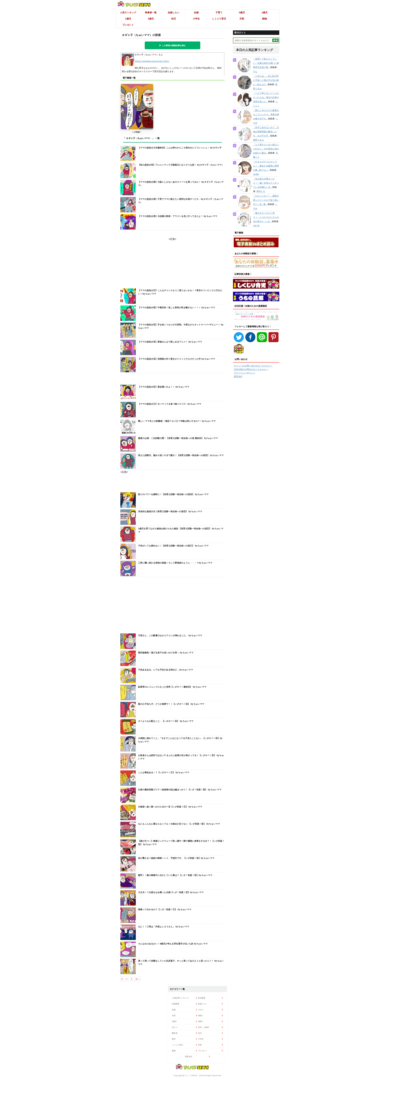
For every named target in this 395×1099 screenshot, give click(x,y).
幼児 (173, 18)
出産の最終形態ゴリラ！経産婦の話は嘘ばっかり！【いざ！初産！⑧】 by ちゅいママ (180, 789)
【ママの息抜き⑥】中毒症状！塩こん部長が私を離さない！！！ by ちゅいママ (176, 307)
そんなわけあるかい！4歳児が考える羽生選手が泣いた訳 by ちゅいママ (173, 943)
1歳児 (265, 12)
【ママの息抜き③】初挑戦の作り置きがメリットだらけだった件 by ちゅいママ (176, 358)
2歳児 (128, 18)
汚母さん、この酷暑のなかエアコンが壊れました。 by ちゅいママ (170, 635)
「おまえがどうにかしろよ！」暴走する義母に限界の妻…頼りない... (266, 165)
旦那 (241, 18)
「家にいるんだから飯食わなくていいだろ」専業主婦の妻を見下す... (266, 114)
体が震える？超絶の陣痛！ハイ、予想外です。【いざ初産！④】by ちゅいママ (176, 858)
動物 (264, 18)
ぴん (255, 71)
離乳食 (174, 1033)
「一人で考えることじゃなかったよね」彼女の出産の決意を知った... (266, 97)
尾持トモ (260, 191)
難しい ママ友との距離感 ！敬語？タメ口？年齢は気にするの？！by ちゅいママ (177, 421)
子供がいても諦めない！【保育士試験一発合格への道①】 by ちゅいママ (173, 545)
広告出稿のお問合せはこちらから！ (251, 369)
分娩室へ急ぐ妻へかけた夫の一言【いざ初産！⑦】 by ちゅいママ (170, 806)
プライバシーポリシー (244, 372)
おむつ (174, 1027)
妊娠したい (173, 12)
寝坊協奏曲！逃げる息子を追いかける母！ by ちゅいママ (165, 652)
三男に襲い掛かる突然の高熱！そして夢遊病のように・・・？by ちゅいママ (175, 562)
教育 (174, 1039)
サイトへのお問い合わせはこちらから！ (253, 365)
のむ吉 (256, 225)
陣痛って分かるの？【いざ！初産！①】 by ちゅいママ (164, 909)
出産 (174, 1015)
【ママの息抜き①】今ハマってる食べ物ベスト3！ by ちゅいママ (169, 403)
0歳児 (242, 12)
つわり (201, 1009)
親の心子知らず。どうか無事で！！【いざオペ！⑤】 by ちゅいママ (171, 704)
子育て (219, 12)
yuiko (256, 174)
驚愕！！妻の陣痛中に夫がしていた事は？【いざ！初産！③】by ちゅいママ (175, 875)
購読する (241, 32)
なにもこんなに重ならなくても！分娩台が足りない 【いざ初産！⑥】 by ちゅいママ (179, 823)
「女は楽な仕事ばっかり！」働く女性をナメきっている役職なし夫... (266, 183)
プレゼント (128, 24)
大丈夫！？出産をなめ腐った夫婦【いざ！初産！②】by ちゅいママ (171, 892)
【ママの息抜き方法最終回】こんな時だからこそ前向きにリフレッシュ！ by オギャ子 (180, 147)
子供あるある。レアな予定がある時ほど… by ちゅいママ (165, 669)
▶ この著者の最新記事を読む (172, 45)
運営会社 (238, 376)
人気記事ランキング (180, 998)
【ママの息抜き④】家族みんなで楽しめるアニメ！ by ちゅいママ (170, 341)
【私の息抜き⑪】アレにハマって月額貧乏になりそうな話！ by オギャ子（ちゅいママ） (181, 164)
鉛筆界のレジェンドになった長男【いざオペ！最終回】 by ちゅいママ (172, 686)
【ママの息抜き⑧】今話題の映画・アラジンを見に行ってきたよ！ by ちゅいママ (177, 216)
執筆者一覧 (151, 12)
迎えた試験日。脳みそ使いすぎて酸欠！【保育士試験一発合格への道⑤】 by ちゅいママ (181, 455)
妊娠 (196, 12)
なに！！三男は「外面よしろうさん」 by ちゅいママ (163, 926)
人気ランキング (128, 12)
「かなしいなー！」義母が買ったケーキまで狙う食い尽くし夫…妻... (266, 200)
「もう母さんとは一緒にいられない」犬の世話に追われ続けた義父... (266, 148)
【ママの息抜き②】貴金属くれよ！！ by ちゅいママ (163, 386)
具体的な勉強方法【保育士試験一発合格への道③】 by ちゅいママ (170, 511)
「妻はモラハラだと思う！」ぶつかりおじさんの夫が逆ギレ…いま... (266, 217)
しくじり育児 (219, 18)
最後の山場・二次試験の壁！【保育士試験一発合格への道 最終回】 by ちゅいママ (178, 438)
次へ (137, 979)
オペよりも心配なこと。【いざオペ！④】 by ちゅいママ (165, 721)
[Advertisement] (172, 605)
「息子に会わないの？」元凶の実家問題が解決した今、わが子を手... (266, 131)
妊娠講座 (175, 1004)
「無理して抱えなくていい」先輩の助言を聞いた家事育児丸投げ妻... (266, 63)
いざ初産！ (137, 132)
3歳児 (151, 18)
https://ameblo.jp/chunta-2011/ (152, 61)
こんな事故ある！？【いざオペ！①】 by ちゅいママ (163, 772)
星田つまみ (258, 140)
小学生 (196, 18)
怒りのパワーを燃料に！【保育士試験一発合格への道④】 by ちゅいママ (173, 494)
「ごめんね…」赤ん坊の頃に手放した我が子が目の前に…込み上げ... (266, 80)
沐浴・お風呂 (203, 1027)
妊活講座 (201, 998)
